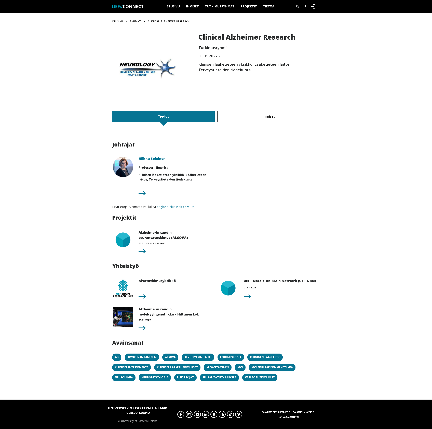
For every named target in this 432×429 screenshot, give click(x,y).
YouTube (197, 415)
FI (305, 6)
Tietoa (268, 6)
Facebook (180, 415)
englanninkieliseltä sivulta (176, 207)
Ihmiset (192, 6)
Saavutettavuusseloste (276, 412)
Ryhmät (135, 21)
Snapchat (213, 415)
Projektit (248, 6)
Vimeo (238, 415)
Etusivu (173, 6)
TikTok (230, 415)
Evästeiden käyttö (303, 412)
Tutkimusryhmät (219, 6)
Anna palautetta (289, 417)
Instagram (189, 415)
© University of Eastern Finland (137, 414)
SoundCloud (222, 415)
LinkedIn (205, 415)
